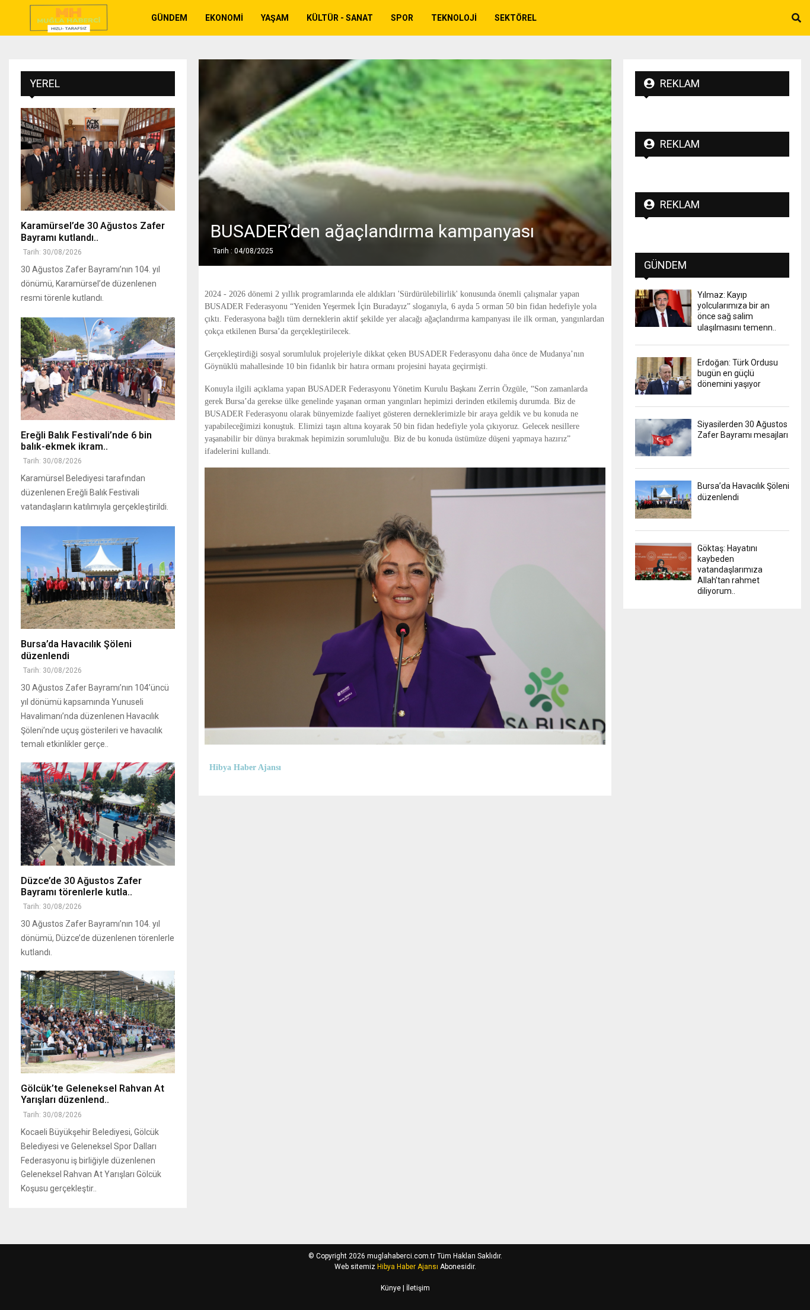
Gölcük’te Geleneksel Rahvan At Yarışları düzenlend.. (92, 1094)
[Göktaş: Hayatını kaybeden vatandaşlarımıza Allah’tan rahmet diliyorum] (663, 561)
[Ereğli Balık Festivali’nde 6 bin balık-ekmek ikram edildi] (98, 368)
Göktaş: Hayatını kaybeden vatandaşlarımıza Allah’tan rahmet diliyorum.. (730, 569)
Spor (402, 18)
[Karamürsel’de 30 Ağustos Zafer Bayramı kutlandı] (98, 159)
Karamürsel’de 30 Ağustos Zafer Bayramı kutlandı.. (93, 231)
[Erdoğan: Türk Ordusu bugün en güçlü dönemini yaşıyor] (663, 376)
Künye (391, 1288)
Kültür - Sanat (340, 18)
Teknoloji (454, 18)
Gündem (169, 18)
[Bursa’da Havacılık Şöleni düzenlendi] (98, 577)
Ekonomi (224, 18)
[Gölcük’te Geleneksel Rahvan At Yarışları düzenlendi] (98, 1022)
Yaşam (275, 18)
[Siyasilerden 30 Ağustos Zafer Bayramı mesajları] (663, 437)
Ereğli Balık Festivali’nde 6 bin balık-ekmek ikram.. (86, 441)
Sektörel (516, 18)
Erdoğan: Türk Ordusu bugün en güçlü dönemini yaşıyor (737, 373)
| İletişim (415, 1288)
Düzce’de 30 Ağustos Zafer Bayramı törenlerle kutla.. (81, 886)
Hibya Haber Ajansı (407, 1267)
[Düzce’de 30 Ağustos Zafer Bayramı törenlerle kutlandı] (98, 813)
